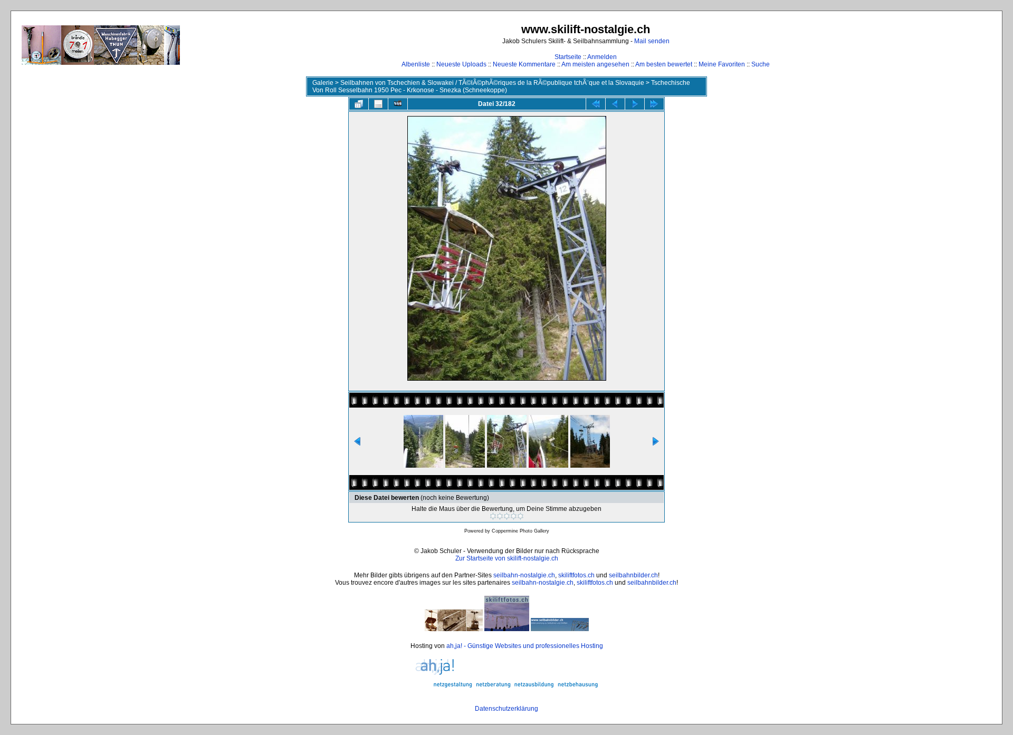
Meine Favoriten (722, 64)
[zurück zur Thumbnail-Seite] (358, 104)
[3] (506, 516)
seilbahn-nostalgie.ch (524, 575)
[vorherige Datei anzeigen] (615, 104)
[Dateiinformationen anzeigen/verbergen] (378, 104)
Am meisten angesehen (595, 64)
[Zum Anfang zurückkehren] (595, 104)
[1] (493, 516)
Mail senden (652, 41)
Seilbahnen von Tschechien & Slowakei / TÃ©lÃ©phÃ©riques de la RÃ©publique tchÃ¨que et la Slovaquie (492, 82)
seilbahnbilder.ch (633, 575)
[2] (499, 516)
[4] (513, 516)
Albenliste (416, 64)
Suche (760, 64)
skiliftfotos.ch (576, 575)
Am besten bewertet (663, 64)
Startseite (568, 57)
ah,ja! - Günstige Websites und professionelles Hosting (524, 646)
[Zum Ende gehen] (654, 104)
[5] (520, 516)
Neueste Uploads (461, 64)
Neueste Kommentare (524, 64)
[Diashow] (397, 104)
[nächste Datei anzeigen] (634, 104)
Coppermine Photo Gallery (520, 531)
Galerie (322, 82)
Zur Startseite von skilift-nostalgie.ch (506, 558)
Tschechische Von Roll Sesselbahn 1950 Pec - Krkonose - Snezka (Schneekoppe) (501, 86)
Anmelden (602, 57)
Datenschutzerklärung (506, 708)
